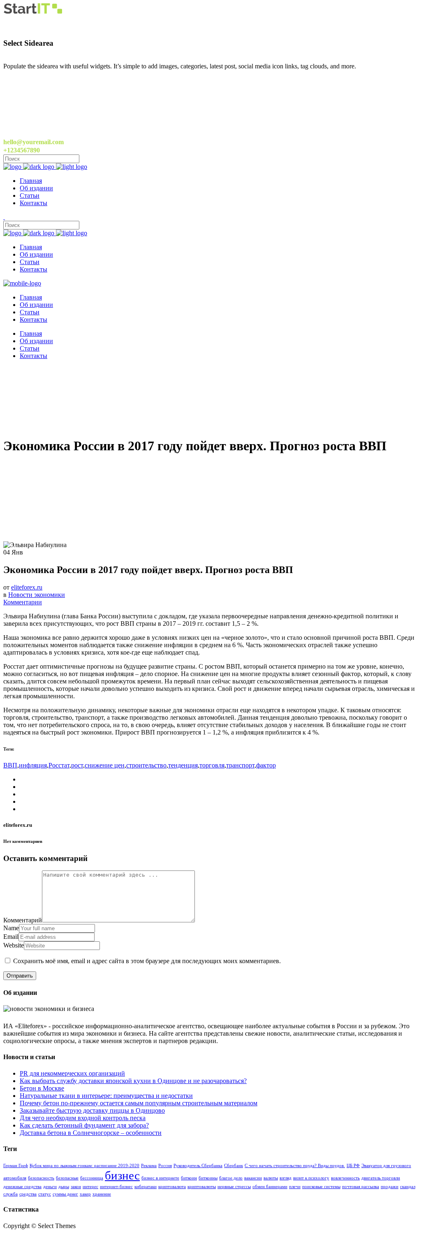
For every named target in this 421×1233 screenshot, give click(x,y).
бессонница (91, 1178)
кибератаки (145, 1186)
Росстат (59, 765)
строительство (146, 765)
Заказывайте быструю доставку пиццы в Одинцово (92, 1110)
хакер (85, 1194)
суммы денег (65, 1194)
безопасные (67, 1178)
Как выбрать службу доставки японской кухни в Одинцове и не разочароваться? (133, 1080)
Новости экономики (36, 594)
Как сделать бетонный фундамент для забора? (84, 1125)
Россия (165, 1165)
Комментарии (22, 602)
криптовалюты (201, 1186)
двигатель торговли (380, 1178)
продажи (389, 1186)
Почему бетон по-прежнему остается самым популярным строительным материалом (138, 1103)
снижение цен (105, 765)
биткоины (208, 1178)
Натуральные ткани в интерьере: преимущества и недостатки (106, 1095)
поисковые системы (321, 1186)
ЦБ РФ (353, 1165)
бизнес (122, 1175)
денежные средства (22, 1186)
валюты (271, 1178)
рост (77, 765)
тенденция (183, 765)
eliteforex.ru (26, 587)
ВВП (10, 765)
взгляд (285, 1178)
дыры (63, 1186)
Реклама (149, 1165)
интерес (90, 1186)
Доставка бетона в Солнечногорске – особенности (91, 1132)
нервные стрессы (234, 1186)
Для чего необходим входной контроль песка (83, 1117)
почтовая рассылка (360, 1186)
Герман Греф (15, 1165)
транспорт (240, 765)
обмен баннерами (269, 1186)
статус (44, 1194)
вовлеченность (345, 1178)
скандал (407, 1186)
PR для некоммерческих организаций (72, 1073)
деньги (50, 1186)
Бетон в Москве (42, 1088)
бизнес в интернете (160, 1178)
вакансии (253, 1178)
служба (10, 1194)
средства (28, 1194)
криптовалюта (172, 1186)
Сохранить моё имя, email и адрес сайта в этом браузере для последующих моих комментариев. (147, 960)
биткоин (189, 1178)
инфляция (33, 765)
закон (76, 1186)
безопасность (41, 1178)
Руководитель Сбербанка (197, 1165)
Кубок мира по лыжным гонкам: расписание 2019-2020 (84, 1165)
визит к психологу (311, 1178)
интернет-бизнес (116, 1186)
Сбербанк (233, 1165)
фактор (266, 765)
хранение (102, 1194)
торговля (211, 765)
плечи (295, 1186)
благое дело (231, 1178)
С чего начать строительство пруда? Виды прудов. (295, 1165)
